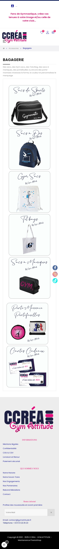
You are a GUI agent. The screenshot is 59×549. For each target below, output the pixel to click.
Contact (6, 494)
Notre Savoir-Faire (11, 477)
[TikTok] (55, 280)
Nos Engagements (11, 481)
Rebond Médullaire (11, 490)
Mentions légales (10, 444)
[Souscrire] (51, 512)
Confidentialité (9, 448)
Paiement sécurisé (11, 461)
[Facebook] (55, 267)
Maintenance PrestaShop (29, 540)
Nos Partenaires (10, 486)
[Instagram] (55, 274)
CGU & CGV (8, 453)
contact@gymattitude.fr (20, 520)
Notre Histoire (9, 473)
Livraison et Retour (11, 457)
